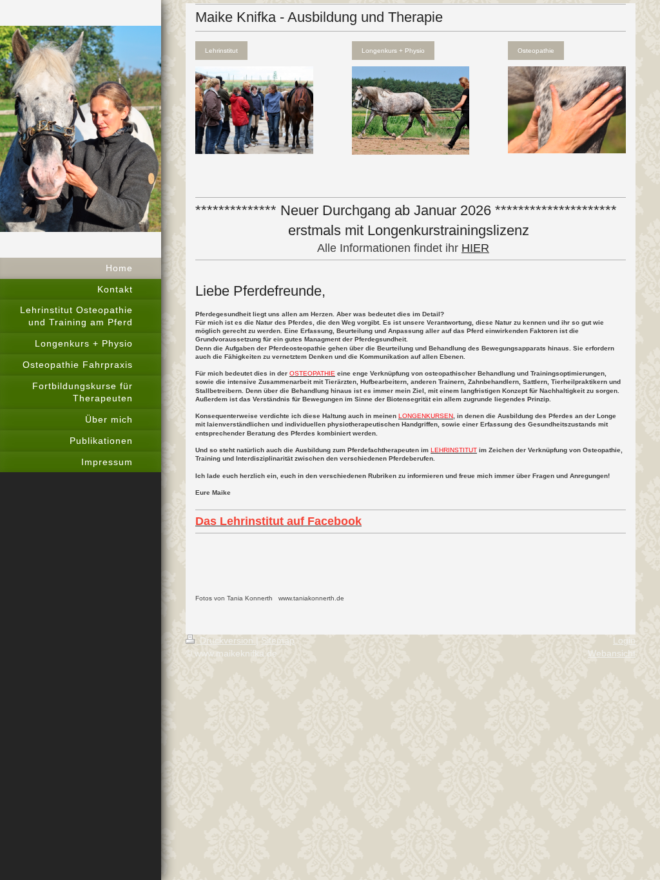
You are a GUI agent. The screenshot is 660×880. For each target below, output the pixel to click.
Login (624, 640)
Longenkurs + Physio (393, 50)
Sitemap (278, 640)
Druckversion (226, 640)
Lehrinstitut (221, 50)
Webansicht (612, 653)
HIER (475, 248)
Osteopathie (536, 50)
